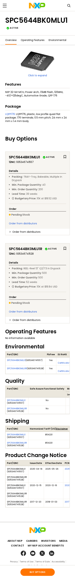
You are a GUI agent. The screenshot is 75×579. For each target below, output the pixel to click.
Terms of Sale (42, 561)
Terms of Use (26, 561)
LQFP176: (10, 114)
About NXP (15, 541)
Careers (32, 541)
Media (63, 541)
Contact (17, 545)
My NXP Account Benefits (46, 545)
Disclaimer (62, 428)
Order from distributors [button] (26, 232)
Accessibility (58, 561)
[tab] (37, 232)
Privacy (14, 561)
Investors (48, 541)
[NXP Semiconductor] (37, 5)
